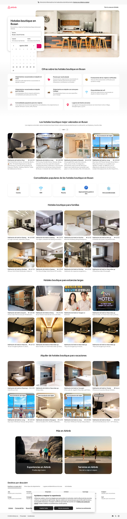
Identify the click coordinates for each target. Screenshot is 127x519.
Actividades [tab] (68, 486)
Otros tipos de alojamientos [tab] (32, 486)
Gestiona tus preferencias (83, 508)
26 (20, 67)
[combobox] (26, 35)
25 (16, 67)
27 (23, 67)
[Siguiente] (67, 129)
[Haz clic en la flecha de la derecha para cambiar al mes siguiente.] (33, 45)
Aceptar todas (43, 508)
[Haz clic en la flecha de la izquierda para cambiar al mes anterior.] (13, 45)
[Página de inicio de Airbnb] (12, 7)
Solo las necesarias (63, 508)
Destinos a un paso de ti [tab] (14, 486)
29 (30, 67)
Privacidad (23, 516)
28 (27, 67)
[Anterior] (59, 129)
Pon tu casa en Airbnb (111, 7)
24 (13, 67)
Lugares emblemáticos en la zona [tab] (52, 486)
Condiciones (31, 516)
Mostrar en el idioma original (81, 2)
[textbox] (18, 41)
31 (13, 70)
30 (34, 67)
